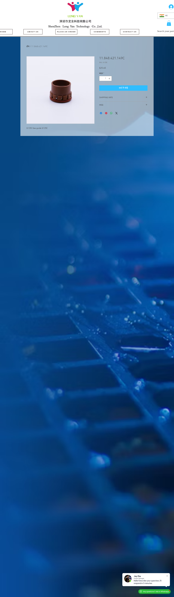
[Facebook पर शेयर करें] (101, 113)
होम (28, 46)
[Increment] (109, 78)
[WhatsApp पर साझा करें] (111, 113)
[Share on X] (116, 113)
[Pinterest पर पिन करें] (106, 113)
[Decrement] (101, 78)
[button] (169, 23)
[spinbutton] (105, 78)
